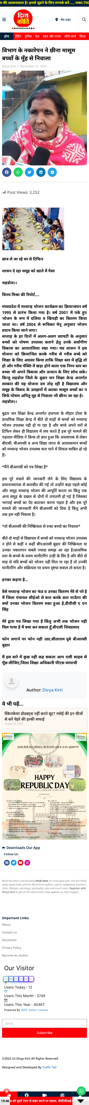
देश (37, 36)
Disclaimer (9, 940)
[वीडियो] (44, 1095)
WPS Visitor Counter (34, 1010)
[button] (84, 19)
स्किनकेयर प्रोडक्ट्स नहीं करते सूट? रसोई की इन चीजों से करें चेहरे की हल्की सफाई (44, 716)
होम (6, 36)
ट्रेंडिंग (18, 36)
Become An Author (15, 955)
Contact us (9, 932)
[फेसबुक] (27, 1095)
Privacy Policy (11, 948)
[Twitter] (14, 863)
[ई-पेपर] (62, 1095)
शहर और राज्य (52, 36)
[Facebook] (7, 863)
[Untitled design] (44, 838)
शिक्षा (82, 36)
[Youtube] (20, 863)
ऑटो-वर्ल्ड (70, 36)
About (6, 924)
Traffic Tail (49, 1067)
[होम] (9, 1095)
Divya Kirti (52, 690)
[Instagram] (27, 863)
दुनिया (28, 36)
